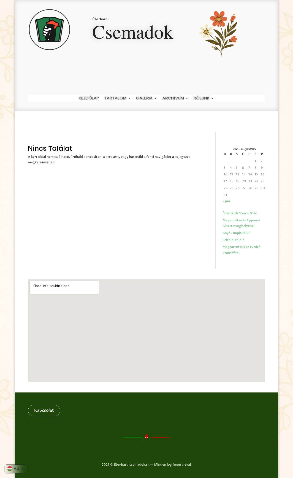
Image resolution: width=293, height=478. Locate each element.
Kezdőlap (89, 99)
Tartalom (115, 99)
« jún (226, 201)
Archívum (173, 99)
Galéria (144, 99)
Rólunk (201, 99)
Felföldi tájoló (233, 240)
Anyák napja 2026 (236, 233)
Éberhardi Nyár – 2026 (239, 213)
